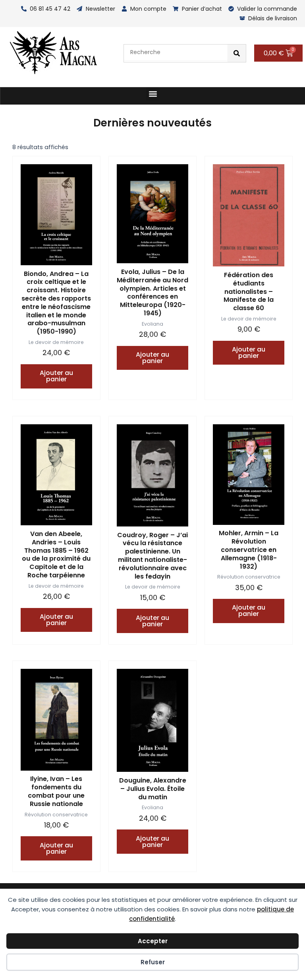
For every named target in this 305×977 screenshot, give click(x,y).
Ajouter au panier (56, 376)
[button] (152, 94)
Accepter (153, 941)
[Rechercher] (237, 53)
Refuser (153, 962)
